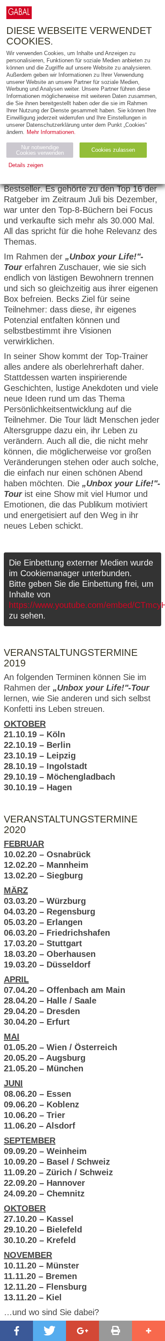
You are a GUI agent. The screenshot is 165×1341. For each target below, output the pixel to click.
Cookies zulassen (113, 150)
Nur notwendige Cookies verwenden (40, 150)
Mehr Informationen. (51, 132)
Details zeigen (25, 165)
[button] (16, 1331)
